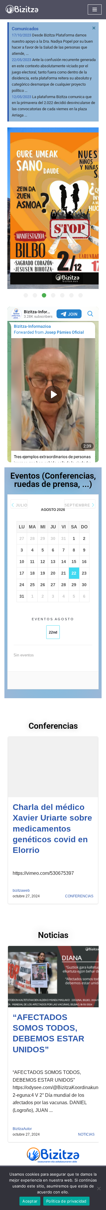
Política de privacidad (66, 1201)
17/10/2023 (21, 35)
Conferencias (79, 896)
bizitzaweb (21, 890)
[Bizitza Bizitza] (23, 9)
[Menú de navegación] (95, 9)
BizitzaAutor (22, 1129)
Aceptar (29, 1201)
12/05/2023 (21, 97)
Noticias (86, 1134)
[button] (25, 295)
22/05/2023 (21, 59)
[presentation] (14, 214)
